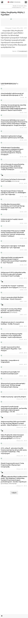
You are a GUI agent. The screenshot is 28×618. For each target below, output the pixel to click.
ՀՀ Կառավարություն (22, 51)
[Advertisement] (14, 616)
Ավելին (14, 493)
